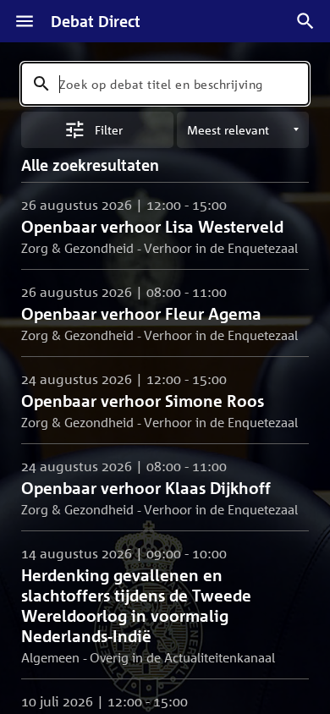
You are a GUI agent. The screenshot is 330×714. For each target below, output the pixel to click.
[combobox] (165, 84)
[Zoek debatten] (305, 21)
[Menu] (24, 21)
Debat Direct (95, 21)
